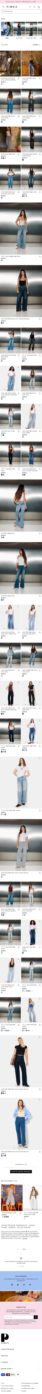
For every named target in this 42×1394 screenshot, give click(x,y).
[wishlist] (30, 7)
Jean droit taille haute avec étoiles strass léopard (7, 986)
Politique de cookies (7, 1388)
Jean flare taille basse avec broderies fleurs (29, 633)
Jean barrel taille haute (8, 154)
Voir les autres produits (21, 1171)
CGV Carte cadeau (7, 1386)
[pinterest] (30, 1285)
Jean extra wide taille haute (28, 948)
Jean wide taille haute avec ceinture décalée (15, 319)
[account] (34, 7)
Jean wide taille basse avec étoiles (8, 117)
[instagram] (12, 1285)
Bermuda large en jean (9, 1213)
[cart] (19, 78)
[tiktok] (18, 1285)
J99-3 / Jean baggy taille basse (10, 256)
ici (18, 1324)
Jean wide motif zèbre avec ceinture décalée (8, 79)
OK (36, 1317)
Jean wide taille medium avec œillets (29, 432)
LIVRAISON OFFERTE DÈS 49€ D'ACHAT (21, 1)
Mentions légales (6, 1391)
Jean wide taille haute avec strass (8, 671)
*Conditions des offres (27, 1388)
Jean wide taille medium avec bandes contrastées (9, 394)
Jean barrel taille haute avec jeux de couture (8, 192)
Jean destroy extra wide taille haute (8, 356)
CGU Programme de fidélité (29, 1383)
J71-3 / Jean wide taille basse (29, 356)
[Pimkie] (12, 7)
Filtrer (35, 45)
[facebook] (24, 1285)
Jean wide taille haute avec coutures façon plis (30, 469)
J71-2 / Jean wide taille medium (11, 810)
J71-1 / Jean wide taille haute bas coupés (31, 1213)
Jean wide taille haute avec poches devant (14, 873)
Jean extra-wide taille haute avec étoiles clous (8, 633)
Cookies (23, 1391)
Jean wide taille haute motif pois (29, 79)
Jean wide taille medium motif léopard (29, 155)
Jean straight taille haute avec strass (29, 671)
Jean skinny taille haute (29, 746)
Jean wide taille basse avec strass (29, 394)
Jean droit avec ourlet (8, 431)
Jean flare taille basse (7, 533)
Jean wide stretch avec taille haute (29, 709)
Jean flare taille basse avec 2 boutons (29, 910)
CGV (2, 1383)
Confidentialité (25, 1386)
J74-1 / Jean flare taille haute (8, 469)
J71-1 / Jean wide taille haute (8, 746)
